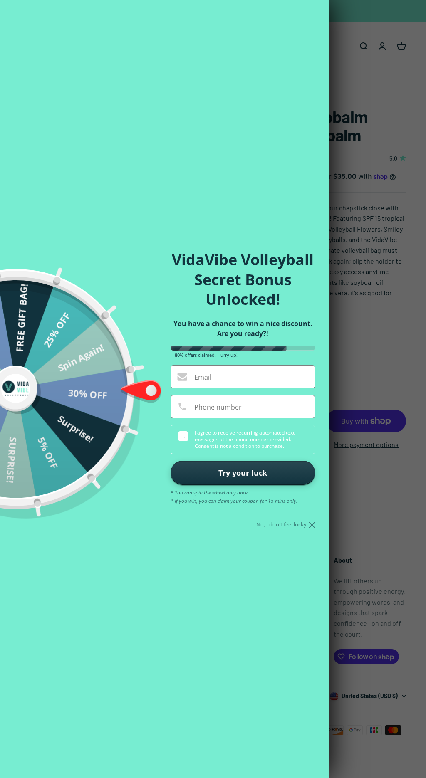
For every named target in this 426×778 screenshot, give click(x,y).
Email (202, 377)
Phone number (218, 407)
